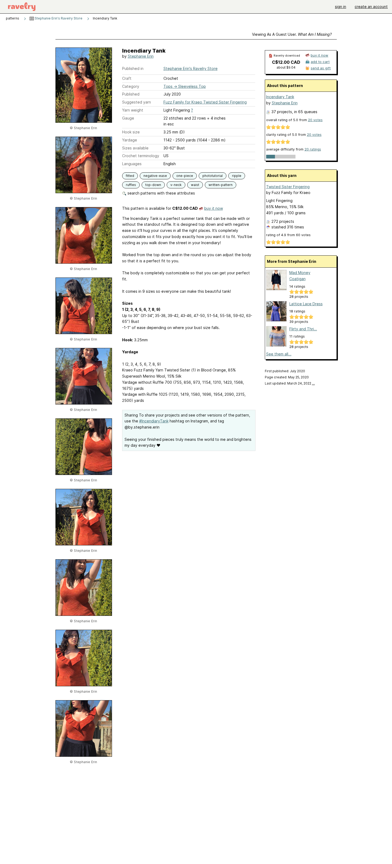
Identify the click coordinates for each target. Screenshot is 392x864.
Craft (126, 78)
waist (195, 185)
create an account (371, 6)
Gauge (128, 118)
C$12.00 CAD (286, 62)
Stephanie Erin (141, 56)
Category (130, 86)
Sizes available (135, 148)
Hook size (131, 132)
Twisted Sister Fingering (288, 186)
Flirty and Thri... (303, 329)
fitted (130, 176)
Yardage (129, 140)
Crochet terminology (140, 155)
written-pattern (221, 185)
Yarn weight (132, 110)
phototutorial (212, 176)
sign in (340, 6)
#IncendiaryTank (154, 421)
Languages (132, 163)
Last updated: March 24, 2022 (290, 383)
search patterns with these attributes (160, 193)
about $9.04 (286, 67)
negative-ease (155, 176)
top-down (153, 185)
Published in (132, 68)
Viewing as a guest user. (292, 34)
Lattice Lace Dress (306, 304)
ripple (236, 176)
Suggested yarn (136, 102)
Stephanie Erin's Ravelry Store (58, 18)
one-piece (184, 176)
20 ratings (313, 149)
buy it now (213, 208)
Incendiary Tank (280, 96)
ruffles (131, 185)
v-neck (176, 185)
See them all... (278, 354)
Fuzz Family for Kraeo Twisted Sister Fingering (205, 102)
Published (130, 94)
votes (315, 120)
